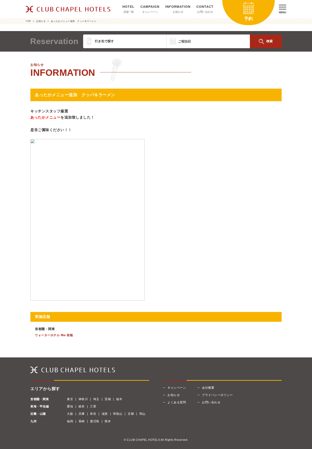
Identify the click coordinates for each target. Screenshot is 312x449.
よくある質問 (176, 402)
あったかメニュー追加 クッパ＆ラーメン (74, 21)
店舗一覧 (128, 11)
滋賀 (105, 413)
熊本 (108, 421)
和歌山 (117, 413)
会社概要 (208, 387)
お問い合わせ (205, 11)
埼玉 (96, 399)
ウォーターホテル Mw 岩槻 (54, 335)
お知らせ (178, 11)
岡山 (142, 413)
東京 (70, 399)
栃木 (119, 399)
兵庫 (82, 413)
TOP (28, 21)
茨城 (108, 399)
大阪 (70, 413)
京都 (131, 413)
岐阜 (82, 406)
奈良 (93, 413)
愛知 (70, 406)
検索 (269, 41)
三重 (93, 406)
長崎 (82, 421)
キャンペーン (150, 11)
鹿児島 (94, 421)
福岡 (70, 421)
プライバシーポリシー (217, 395)
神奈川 (83, 399)
